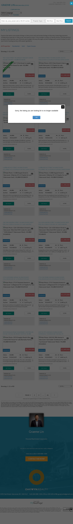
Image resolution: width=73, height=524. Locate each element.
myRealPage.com (36, 503)
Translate (16, 15)
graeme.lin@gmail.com (57, 4)
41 (48, 395)
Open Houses (31, 46)
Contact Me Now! (36, 459)
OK (36, 117)
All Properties (5, 46)
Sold (23, 46)
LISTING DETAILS (8, 94)
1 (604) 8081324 (8, 102)
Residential (15, 46)
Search (68, 21)
